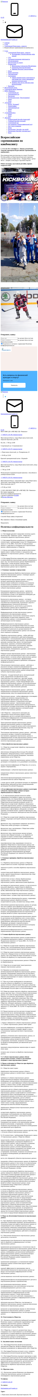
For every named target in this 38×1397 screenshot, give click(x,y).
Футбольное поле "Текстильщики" (19, 97)
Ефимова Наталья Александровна (22, 69)
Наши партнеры (13, 72)
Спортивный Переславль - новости (15, 46)
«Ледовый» (8, 102)
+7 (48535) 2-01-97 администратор (11, 449)
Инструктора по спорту (15, 62)
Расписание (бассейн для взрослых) (19, 131)
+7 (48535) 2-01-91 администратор (11, 477)
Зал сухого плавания (14, 126)
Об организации (13, 61)
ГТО (9, 57)
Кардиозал (11, 96)
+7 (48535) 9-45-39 (6, 1382)
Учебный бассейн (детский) (17, 121)
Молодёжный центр (10, 87)
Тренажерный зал (13, 94)
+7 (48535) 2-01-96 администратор (11, 434)
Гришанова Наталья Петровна (21, 67)
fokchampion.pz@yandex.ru (9, 39)
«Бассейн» (7, 117)
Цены (10, 71)
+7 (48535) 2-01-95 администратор (11, 461)
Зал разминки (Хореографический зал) (20, 124)
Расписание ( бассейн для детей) (18, 129)
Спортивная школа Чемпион (13, 89)
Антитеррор (12, 76)
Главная (6, 43)
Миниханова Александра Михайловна (24, 66)
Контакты (11, 86)
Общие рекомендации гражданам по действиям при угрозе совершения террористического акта (23, 79)
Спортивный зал (13, 92)
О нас (6, 44)
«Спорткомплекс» (10, 112)
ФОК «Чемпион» (9, 91)
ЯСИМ (16, 495)
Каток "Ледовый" (13, 104)
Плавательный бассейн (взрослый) (19, 119)
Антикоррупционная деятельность (19, 59)
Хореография (12, 106)
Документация (12, 74)
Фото (9, 101)
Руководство (12, 64)
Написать (14, 385)
